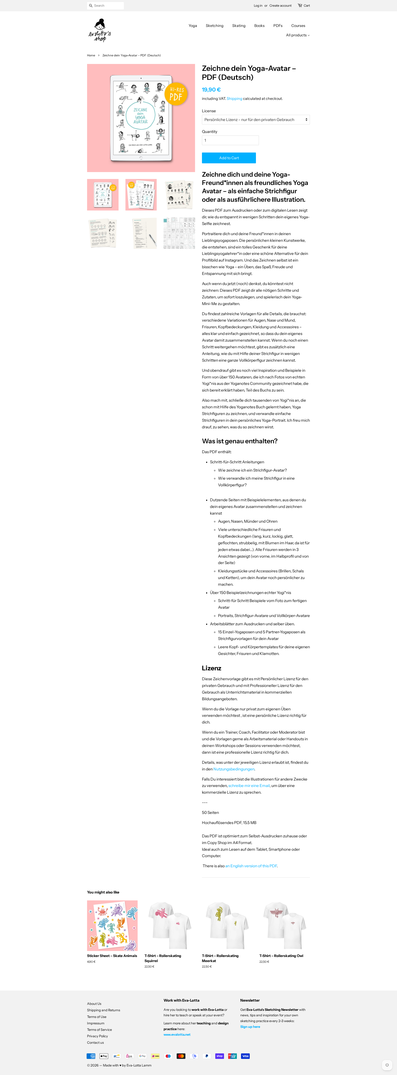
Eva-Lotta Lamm (139, 1065)
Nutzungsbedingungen (233, 769)
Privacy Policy (97, 1036)
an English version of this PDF (251, 866)
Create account (280, 5)
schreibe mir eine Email (249, 785)
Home (91, 55)
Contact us (95, 1042)
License (209, 111)
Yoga (193, 25)
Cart (307, 5)
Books (259, 25)
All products (296, 35)
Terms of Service (99, 1030)
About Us (94, 1004)
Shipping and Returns (103, 1010)
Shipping (234, 98)
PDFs (278, 25)
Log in (258, 5)
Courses (298, 25)
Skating (239, 25)
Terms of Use (96, 1017)
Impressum (95, 1023)
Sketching (215, 25)
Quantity (209, 131)
